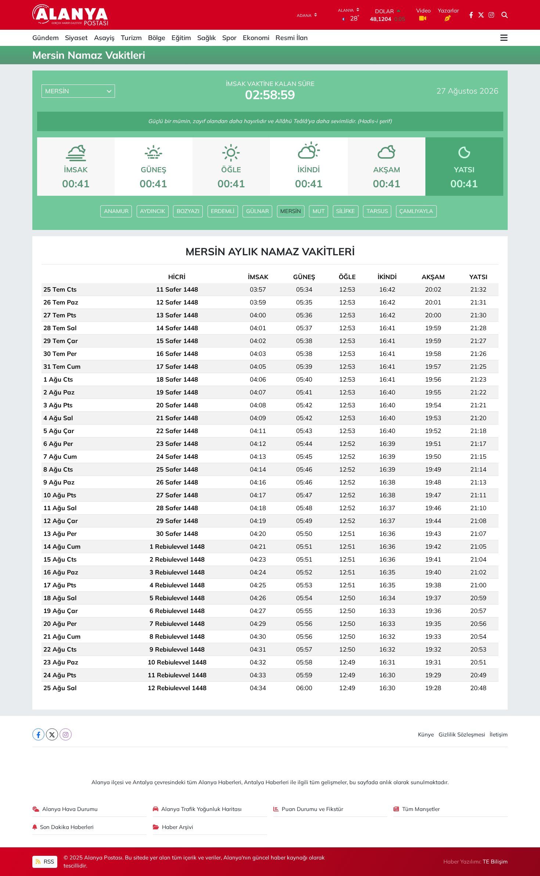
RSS (48, 861)
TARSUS (377, 211)
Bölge (156, 37)
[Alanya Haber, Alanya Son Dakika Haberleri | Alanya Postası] (70, 14)
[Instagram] (66, 734)
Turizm (131, 37)
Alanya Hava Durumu (70, 808)
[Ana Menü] (504, 38)
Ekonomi (256, 37)
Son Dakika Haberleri (67, 826)
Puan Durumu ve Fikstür (312, 808)
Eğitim (181, 37)
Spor (229, 37)
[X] (52, 734)
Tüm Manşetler (421, 808)
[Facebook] (38, 734)
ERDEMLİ (222, 211)
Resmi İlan (292, 37)
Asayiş (104, 37)
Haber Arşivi (177, 826)
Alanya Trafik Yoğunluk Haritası (201, 808)
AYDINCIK (152, 211)
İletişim (499, 734)
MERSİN (290, 211)
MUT (319, 211)
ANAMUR (116, 211)
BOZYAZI (188, 211)
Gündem (45, 37)
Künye (426, 734)
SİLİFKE (345, 211)
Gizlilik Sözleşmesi (462, 734)
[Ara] (504, 15)
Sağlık (206, 37)
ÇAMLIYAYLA (416, 211)
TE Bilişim (495, 861)
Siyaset (76, 37)
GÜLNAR (257, 211)
